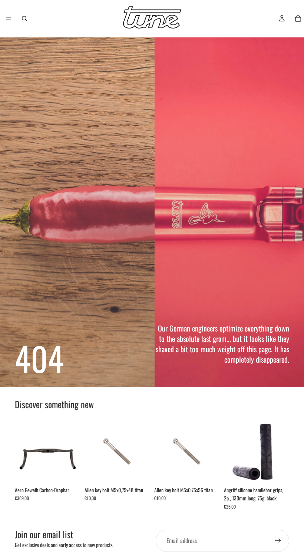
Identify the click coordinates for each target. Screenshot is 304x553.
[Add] (138, 471)
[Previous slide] (23, 450)
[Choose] (68, 471)
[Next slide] (72, 450)
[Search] (24, 18)
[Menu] (8, 18)
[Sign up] (278, 541)
